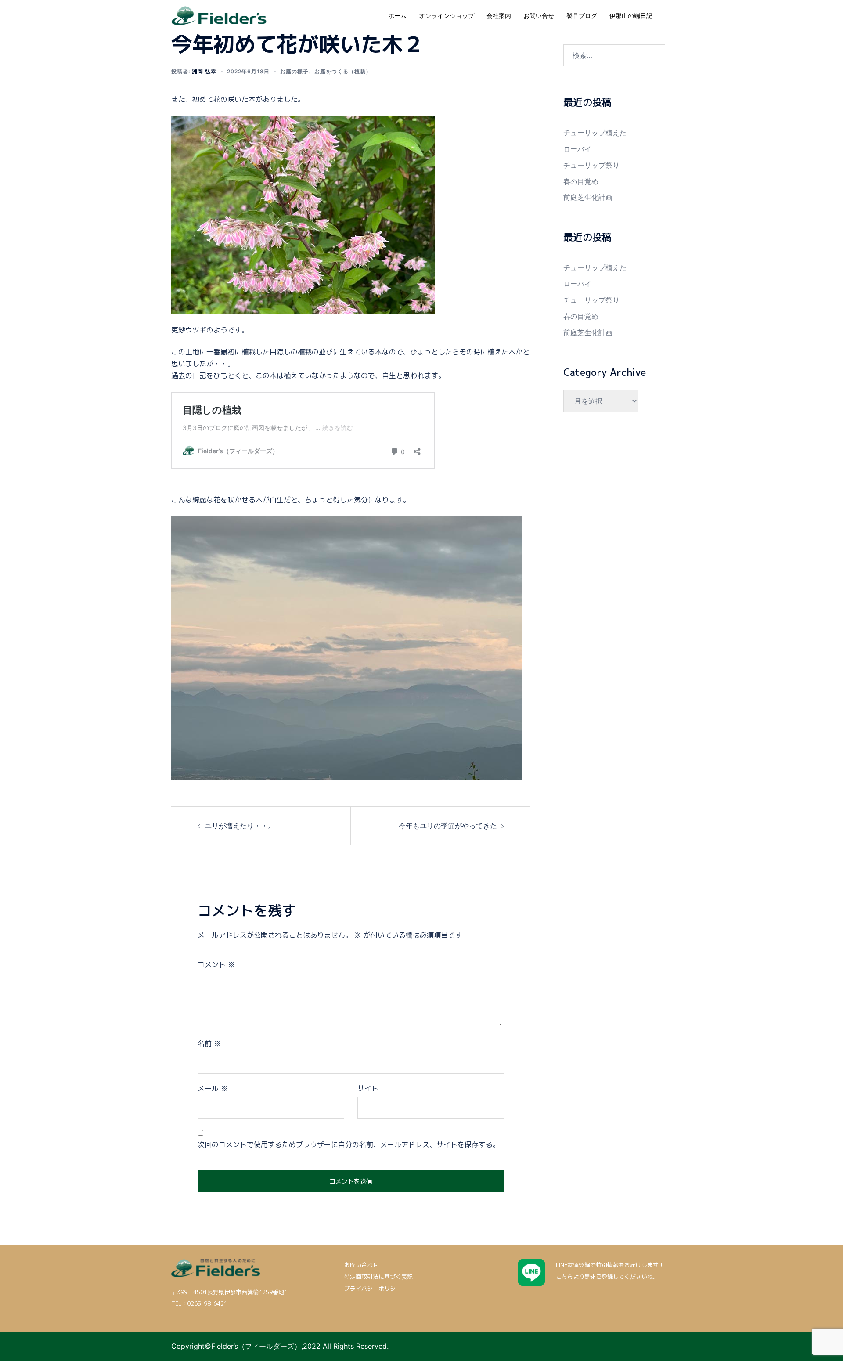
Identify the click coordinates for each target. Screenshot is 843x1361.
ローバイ (577, 148)
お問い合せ (538, 15)
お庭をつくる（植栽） (342, 71)
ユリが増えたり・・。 (240, 825)
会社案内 (498, 15)
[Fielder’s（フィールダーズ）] (219, 15)
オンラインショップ (446, 15)
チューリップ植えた (595, 132)
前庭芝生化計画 (587, 197)
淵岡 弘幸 (204, 71)
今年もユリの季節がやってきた (448, 825)
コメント (216, 964)
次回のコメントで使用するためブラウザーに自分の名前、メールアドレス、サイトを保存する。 (349, 1144)
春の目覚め (580, 181)
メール (213, 1088)
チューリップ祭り (591, 165)
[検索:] (614, 55)
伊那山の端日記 (630, 15)
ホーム (397, 15)
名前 (209, 1043)
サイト (367, 1088)
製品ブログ (581, 15)
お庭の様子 (294, 71)
